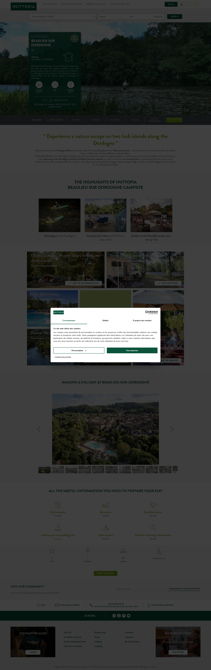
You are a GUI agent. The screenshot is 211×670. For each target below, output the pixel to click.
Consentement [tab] (69, 320)
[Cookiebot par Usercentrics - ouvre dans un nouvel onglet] (147, 312)
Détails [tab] (106, 320)
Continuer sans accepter (63, 357)
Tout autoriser (132, 350)
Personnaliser (77, 350)
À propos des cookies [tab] (142, 320)
